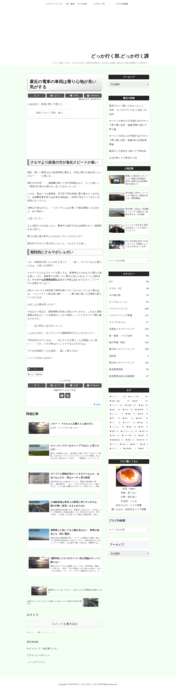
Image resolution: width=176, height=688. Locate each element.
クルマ (32, 374)
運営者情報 (32, 642)
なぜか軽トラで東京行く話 (123, 158)
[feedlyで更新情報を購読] (61, 395)
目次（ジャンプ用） (46, 112)
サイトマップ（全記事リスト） (43, 648)
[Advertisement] (64, 140)
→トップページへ (36, 662)
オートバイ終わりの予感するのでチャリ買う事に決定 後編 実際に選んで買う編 (128, 125)
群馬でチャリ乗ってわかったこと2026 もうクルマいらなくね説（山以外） (128, 109)
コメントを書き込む (65, 623)
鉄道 (40, 374)
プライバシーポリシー (38, 655)
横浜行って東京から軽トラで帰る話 (127, 151)
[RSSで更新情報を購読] (67, 395)
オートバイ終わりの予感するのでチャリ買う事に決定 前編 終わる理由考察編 (128, 140)
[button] (148, 260)
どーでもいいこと (36, 369)
